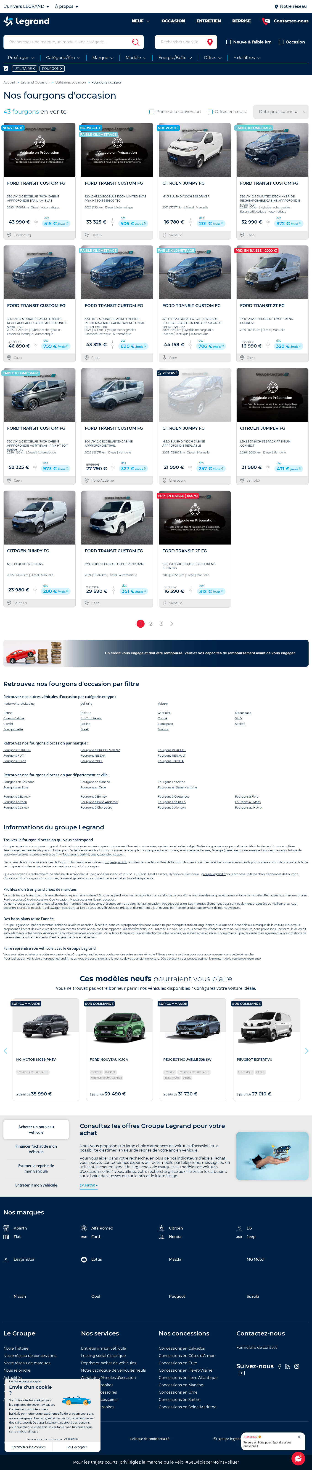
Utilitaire (86, 703)
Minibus (163, 729)
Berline (85, 724)
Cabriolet (164, 713)
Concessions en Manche (181, 1385)
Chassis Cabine (13, 718)
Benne (7, 713)
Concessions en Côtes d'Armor (186, 1356)
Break (85, 729)
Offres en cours (230, 111)
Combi (8, 724)
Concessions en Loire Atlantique (188, 1378)
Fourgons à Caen (15, 802)
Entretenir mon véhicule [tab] (36, 1185)
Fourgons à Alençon (172, 807)
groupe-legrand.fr (115, 862)
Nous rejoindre (16, 1370)
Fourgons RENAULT (171, 755)
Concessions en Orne (178, 1392)
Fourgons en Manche (95, 782)
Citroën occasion (36, 899)
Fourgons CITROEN (17, 750)
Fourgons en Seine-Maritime (177, 787)
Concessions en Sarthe (180, 1399)
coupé (117, 854)
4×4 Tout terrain (67, 854)
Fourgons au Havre (248, 807)
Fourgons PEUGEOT (172, 750)
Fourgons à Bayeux (16, 796)
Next (306, 1049)
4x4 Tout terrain (91, 718)
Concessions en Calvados (182, 1348)
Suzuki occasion (104, 899)
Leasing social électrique (103, 1356)
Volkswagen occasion (59, 907)
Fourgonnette (13, 729)
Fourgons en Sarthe (171, 782)
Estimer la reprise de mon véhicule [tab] (36, 1168)
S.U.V (238, 718)
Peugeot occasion (174, 903)
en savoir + (89, 1185)
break (94, 854)
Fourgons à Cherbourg (96, 807)
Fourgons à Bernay (94, 796)
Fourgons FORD (14, 761)
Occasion (295, 42)
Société (240, 724)
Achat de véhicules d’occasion (108, 1378)
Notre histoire (16, 1348)
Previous (5, 1049)
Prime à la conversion (178, 111)
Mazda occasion (81, 899)
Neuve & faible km (252, 42)
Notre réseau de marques (26, 1363)
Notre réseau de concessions (29, 1356)
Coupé (162, 718)
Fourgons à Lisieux (16, 807)
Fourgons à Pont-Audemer (99, 802)
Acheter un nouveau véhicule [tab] (36, 1129)
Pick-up (86, 713)
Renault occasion (149, 903)
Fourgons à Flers (246, 796)
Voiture (163, 703)
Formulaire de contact (256, 1347)
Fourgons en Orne (93, 787)
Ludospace (165, 724)
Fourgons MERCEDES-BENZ (100, 750)
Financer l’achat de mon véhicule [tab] (36, 1149)
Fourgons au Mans (248, 802)
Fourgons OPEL (92, 761)
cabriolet (106, 854)
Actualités (12, 1378)
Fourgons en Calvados (18, 782)
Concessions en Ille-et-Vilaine (185, 1370)
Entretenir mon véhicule (103, 1348)
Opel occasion (59, 899)
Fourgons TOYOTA (171, 761)
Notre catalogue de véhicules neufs (113, 1370)
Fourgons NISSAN (93, 755)
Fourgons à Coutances (173, 796)
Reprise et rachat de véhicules (108, 1363)
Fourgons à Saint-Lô (172, 802)
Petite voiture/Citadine (18, 703)
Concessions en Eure (178, 1363)
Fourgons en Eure (15, 787)
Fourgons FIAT (13, 755)
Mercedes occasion (30, 907)
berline (84, 854)
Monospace (243, 713)
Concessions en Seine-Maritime (188, 1407)
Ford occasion (13, 899)
